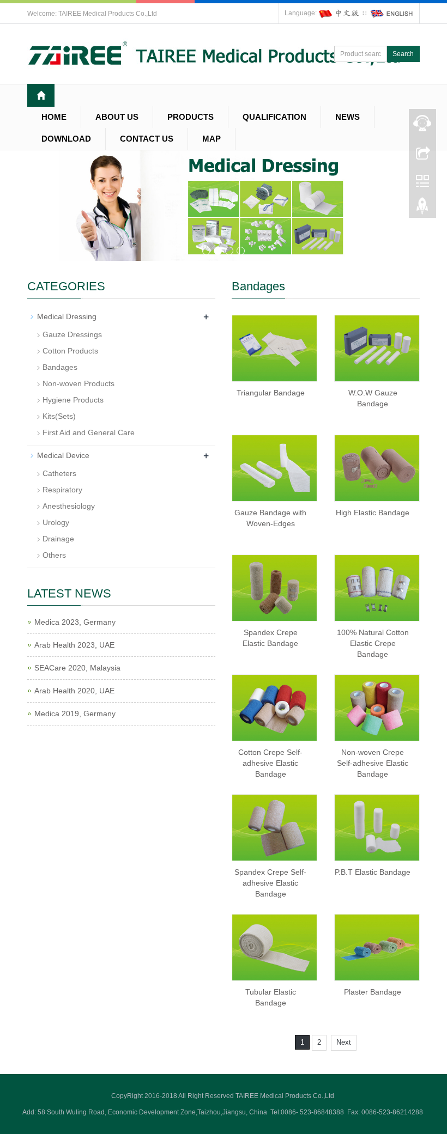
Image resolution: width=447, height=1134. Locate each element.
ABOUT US (116, 116)
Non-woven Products (78, 383)
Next (343, 1042)
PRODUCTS (190, 116)
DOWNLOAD (66, 138)
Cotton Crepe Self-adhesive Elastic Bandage (270, 763)
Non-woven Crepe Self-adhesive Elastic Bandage (372, 763)
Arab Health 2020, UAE (74, 690)
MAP (211, 138)
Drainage (58, 538)
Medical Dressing (66, 316)
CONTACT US (146, 138)
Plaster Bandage (372, 991)
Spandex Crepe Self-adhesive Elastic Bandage (270, 883)
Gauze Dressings (72, 334)
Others (54, 555)
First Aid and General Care (89, 432)
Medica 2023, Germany (75, 622)
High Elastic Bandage (372, 512)
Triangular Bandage (271, 392)
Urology (56, 522)
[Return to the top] (422, 208)
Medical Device (63, 455)
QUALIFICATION (274, 116)
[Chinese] (339, 13)
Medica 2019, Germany (75, 713)
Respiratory (62, 489)
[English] (392, 13)
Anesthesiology (69, 506)
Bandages (60, 367)
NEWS (347, 116)
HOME (54, 116)
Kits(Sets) (59, 416)
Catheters (59, 473)
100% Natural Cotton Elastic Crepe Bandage (373, 643)
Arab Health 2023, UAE (74, 645)
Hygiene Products (73, 399)
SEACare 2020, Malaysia (77, 667)
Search (403, 54)
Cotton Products (70, 350)
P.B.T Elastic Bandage (372, 872)
